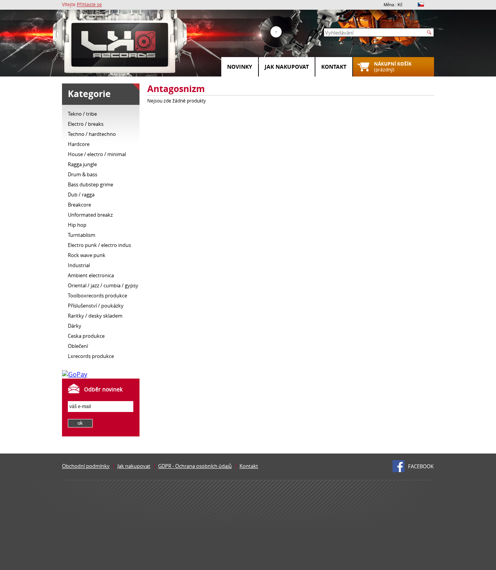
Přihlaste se (89, 4)
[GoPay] (74, 374)
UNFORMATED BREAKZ (90, 214)
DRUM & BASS (82, 174)
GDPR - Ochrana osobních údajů (195, 465)
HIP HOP (77, 224)
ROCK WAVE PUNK (86, 255)
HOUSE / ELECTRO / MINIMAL (97, 154)
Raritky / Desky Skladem (95, 315)
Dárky (74, 325)
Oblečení (78, 345)
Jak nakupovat (287, 66)
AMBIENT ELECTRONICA (91, 275)
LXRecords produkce (91, 356)
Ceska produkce (86, 335)
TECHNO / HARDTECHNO (92, 133)
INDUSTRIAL (79, 265)
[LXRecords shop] (120, 46)
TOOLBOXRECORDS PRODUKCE (97, 295)
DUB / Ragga (81, 194)
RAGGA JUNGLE (82, 164)
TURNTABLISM (81, 234)
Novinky (239, 66)
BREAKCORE (79, 204)
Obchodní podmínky (86, 465)
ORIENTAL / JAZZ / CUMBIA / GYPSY (103, 285)
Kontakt (333, 66)
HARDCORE (79, 144)
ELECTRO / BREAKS (85, 123)
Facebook (421, 466)
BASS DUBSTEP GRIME (90, 184)
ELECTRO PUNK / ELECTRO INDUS (99, 245)
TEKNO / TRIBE (82, 113)
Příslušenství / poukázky (96, 305)
